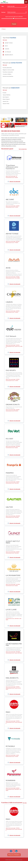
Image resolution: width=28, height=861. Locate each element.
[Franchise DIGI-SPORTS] (14, 362)
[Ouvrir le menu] (26, 2)
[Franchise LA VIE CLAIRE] (14, 601)
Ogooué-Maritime (6, 94)
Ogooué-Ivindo (6, 103)
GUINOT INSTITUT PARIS (13, 542)
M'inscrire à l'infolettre (14, 854)
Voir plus (25, 802)
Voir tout (5, 39)
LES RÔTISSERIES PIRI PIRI (14, 644)
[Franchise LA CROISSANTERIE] (14, 567)
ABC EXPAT (10, 199)
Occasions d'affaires (7, 74)
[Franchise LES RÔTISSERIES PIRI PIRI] (14, 636)
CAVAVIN (7, 48)
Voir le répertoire (23, 149)
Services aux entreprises (8, 76)
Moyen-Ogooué (6, 99)
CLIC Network (8, 51)
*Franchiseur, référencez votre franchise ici (12, 167)
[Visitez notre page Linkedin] (16, 851)
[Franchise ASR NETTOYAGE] (14, 225)
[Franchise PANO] (14, 704)
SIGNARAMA (10, 780)
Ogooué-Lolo (5, 101)
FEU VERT (9, 439)
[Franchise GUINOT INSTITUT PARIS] (14, 533)
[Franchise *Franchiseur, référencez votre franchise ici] (14, 157)
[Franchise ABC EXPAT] (14, 191)
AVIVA (6, 45)
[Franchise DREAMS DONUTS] (14, 396)
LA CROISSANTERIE (13, 575)
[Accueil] (7, 2)
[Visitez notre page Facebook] (11, 851)
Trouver (14, 24)
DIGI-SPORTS (11, 370)
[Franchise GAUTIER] (14, 499)
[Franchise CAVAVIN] (14, 294)
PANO (8, 712)
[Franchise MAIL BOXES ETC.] (14, 670)
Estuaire (4, 92)
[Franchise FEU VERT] (14, 431)
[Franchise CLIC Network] (14, 328)
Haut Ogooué (6, 97)
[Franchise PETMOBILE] (14, 738)
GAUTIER (9, 507)
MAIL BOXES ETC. (12, 678)
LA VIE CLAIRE (11, 609)
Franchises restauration (8, 72)
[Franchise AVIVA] (14, 260)
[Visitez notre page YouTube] (14, 851)
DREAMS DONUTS (9, 54)
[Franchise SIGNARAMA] (14, 772)
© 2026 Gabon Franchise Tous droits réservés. (14, 859)
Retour (4, 29)
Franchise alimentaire (7, 67)
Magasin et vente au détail (8, 69)
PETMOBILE (10, 746)
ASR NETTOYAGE (9, 42)
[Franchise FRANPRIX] (14, 465)
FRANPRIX (10, 473)
